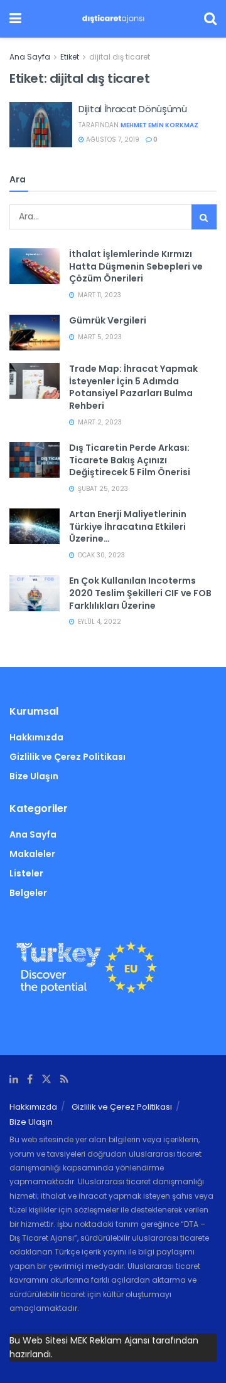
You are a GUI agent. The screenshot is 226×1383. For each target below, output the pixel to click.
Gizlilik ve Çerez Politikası (67, 756)
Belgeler (28, 892)
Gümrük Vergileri (107, 320)
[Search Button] (204, 216)
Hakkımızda (36, 737)
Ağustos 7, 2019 (111, 139)
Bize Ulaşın (33, 776)
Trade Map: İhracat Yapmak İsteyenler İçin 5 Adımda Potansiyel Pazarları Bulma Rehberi (133, 387)
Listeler (26, 873)
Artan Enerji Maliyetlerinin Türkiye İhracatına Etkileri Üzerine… (127, 526)
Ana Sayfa (29, 56)
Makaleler (32, 854)
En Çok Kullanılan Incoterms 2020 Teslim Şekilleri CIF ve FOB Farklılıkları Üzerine (140, 592)
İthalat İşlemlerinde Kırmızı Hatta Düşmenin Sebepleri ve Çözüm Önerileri (136, 266)
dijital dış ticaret (119, 56)
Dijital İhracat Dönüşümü (132, 108)
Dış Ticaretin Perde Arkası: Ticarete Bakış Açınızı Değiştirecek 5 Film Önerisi (129, 459)
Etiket (69, 56)
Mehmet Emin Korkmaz (159, 125)
